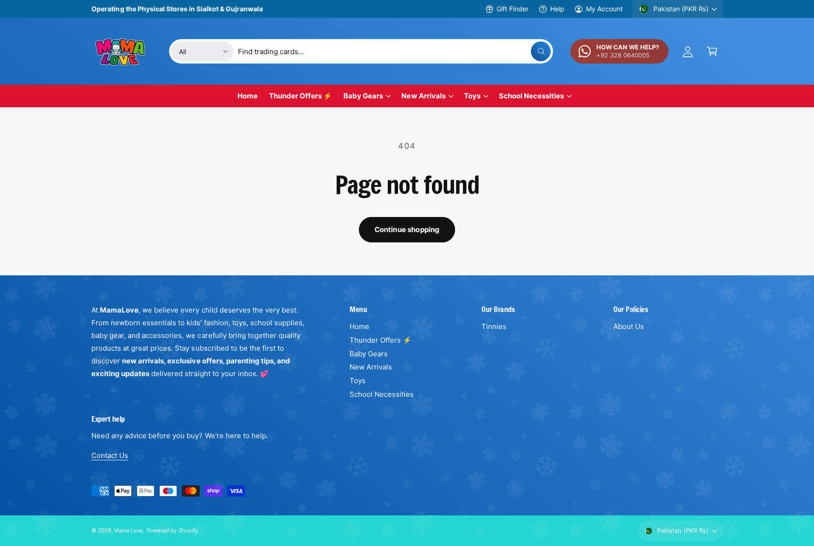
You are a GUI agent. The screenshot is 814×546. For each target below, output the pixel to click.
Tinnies (493, 326)
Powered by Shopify (172, 530)
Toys (472, 95)
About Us (628, 326)
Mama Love (128, 530)
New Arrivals (423, 95)
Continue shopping (407, 229)
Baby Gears (363, 95)
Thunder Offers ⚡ (381, 340)
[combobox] (394, 51)
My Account (604, 9)
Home (359, 326)
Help (557, 9)
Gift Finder (512, 9)
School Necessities (531, 95)
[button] (712, 51)
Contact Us (109, 455)
